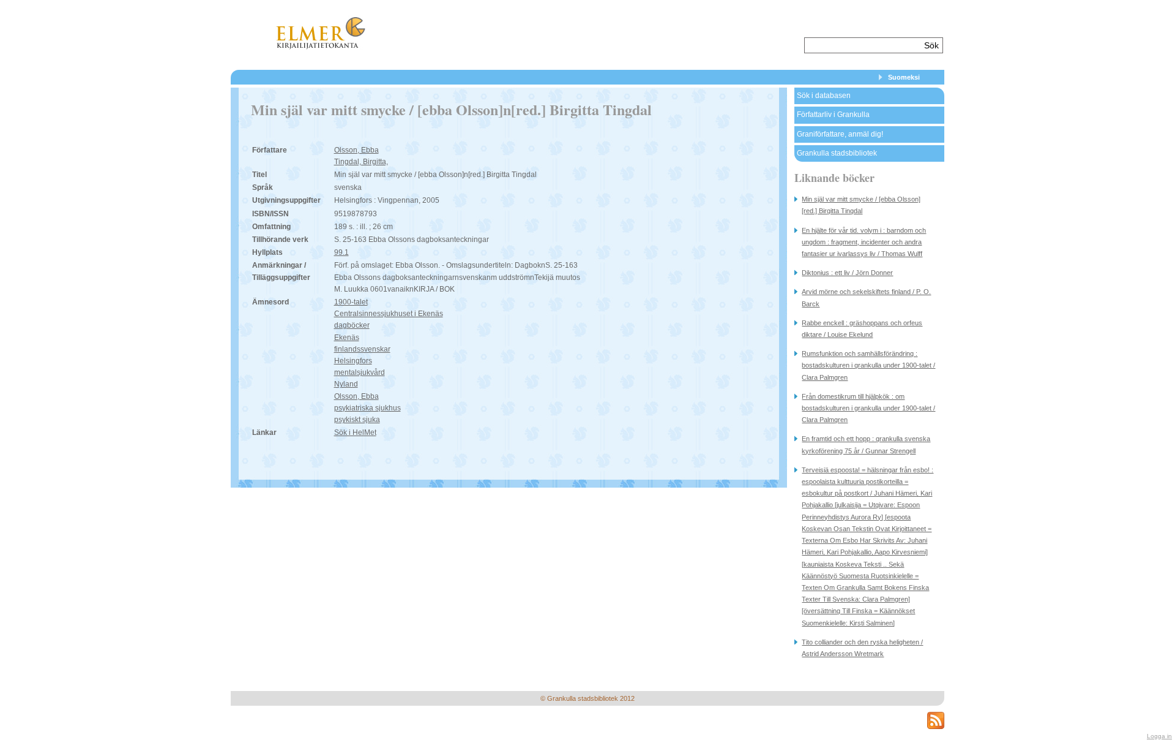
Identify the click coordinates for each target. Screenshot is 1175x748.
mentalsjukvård (359, 372)
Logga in (1159, 736)
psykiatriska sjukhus (367, 408)
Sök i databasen (824, 95)
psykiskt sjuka (357, 419)
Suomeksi (904, 77)
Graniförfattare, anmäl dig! (840, 134)
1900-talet (351, 302)
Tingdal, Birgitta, (361, 161)
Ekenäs (346, 337)
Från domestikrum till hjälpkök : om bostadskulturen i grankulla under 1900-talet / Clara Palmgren (868, 408)
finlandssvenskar (362, 349)
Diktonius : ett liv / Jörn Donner (847, 272)
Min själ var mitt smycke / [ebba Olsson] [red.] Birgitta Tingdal (861, 204)
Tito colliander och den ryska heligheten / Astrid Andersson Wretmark (862, 647)
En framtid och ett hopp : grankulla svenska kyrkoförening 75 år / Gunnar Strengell (866, 444)
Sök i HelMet (355, 432)
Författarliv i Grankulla (833, 114)
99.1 (341, 252)
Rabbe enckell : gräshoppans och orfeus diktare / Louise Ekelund (862, 328)
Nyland (346, 384)
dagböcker (352, 325)
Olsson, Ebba (356, 150)
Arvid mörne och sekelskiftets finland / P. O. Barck (866, 297)
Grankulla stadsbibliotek (837, 153)
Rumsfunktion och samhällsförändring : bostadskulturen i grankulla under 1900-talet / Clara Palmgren (868, 365)
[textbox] (862, 45)
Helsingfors (353, 361)
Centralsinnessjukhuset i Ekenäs (388, 313)
